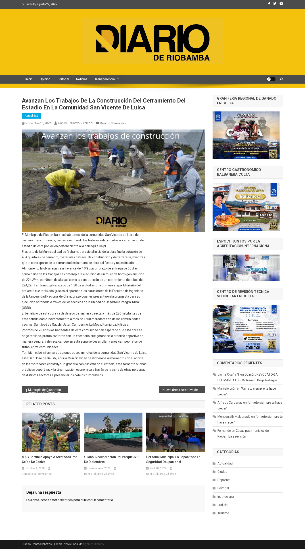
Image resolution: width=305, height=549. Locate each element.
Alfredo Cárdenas (229, 402)
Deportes (223, 480)
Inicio (29, 79)
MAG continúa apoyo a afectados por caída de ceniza (49, 459)
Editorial (63, 79)
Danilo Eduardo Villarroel (75, 123)
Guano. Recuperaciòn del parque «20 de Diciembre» (111, 459)
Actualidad (31, 115)
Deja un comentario (113, 123)
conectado (65, 500)
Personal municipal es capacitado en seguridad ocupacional (173, 459)
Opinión (45, 79)
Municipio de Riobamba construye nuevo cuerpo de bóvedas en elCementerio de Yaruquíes (46, 390)
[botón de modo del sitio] (271, 79)
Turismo (223, 513)
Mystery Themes (93, 544)
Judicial (222, 505)
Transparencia (104, 79)
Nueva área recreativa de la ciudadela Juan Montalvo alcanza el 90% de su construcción (184, 390)
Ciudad (222, 471)
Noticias (81, 79)
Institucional (225, 496)
